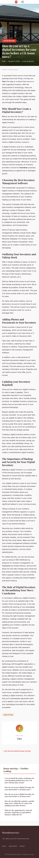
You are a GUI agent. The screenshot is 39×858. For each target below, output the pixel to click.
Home (4, 846)
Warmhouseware (10, 832)
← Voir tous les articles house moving (16, 751)
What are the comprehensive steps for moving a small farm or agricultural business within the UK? (18, 812)
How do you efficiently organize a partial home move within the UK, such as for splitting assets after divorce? (19, 803)
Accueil (4, 69)
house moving (9, 41)
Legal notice (13, 846)
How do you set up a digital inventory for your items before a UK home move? (19, 788)
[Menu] (22, 2)
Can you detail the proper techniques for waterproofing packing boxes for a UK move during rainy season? (19, 780)
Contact (22, 846)
